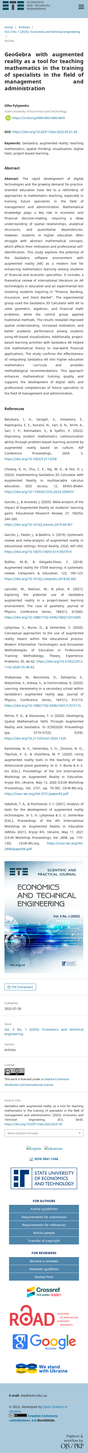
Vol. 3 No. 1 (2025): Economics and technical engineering (42, 32)
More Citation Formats (23, 1133)
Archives (24, 27)
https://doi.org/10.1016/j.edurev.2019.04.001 (39, 524)
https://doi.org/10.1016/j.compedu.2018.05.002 (40, 579)
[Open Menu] (81, 6)
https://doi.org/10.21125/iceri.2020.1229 (35, 738)
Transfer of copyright (44, 1241)
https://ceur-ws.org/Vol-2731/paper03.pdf (36, 794)
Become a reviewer (44, 1261)
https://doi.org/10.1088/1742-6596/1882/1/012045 (43, 617)
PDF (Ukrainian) (22, 987)
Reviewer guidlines (44, 1269)
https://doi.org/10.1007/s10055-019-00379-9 (38, 551)
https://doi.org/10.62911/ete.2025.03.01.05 (44, 132)
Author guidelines (44, 1209)
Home (9, 27)
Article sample (44, 1233)
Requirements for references (44, 1225)
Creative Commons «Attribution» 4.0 (33, 1418)
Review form (44, 1277)
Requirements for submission (44, 1217)
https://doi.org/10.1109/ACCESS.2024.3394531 (39, 492)
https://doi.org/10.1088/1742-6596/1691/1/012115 (43, 705)
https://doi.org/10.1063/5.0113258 (31, 459)
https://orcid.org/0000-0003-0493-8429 (38, 118)
